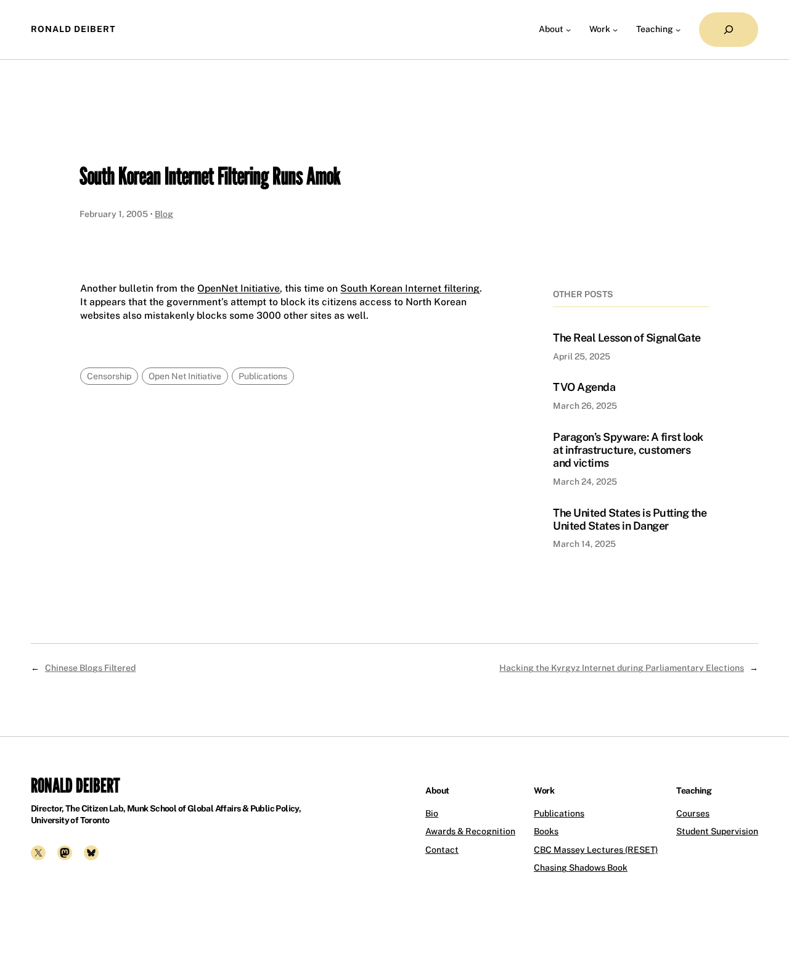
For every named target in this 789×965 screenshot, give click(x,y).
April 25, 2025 (581, 356)
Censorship (109, 376)
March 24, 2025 (585, 482)
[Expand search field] (728, 29)
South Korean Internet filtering (410, 288)
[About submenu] (568, 29)
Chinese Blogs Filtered (90, 668)
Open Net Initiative (185, 376)
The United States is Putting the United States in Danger (629, 519)
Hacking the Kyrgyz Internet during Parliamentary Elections (621, 668)
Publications (263, 376)
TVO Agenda (584, 386)
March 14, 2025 (584, 544)
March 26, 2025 (585, 406)
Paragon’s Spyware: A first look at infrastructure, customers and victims (628, 450)
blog (164, 214)
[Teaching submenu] (678, 29)
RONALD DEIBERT (73, 29)
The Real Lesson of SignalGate (627, 337)
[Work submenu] (615, 29)
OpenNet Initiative (238, 288)
